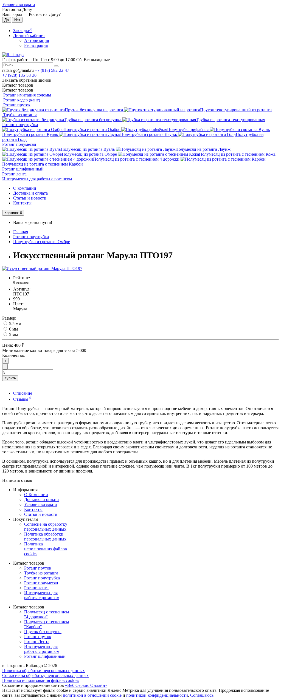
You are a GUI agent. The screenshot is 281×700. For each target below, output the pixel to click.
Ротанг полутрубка (20, 124)
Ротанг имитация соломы (26, 95)
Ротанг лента (14, 174)
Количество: (13, 355)
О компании (24, 188)
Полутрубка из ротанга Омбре (41, 241)
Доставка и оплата (30, 193)
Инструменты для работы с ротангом (37, 179)
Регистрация (36, 45)
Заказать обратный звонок (26, 80)
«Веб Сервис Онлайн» (86, 685)
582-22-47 (52, 70)
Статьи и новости (29, 198)
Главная (20, 231)
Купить (10, 378)
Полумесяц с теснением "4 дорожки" (46, 614)
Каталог (17, 90)
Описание (22, 393)
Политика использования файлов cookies (45, 549)
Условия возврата (18, 4)
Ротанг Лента (36, 641)
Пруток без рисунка (42, 631)
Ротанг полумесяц (19, 144)
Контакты (22, 203)
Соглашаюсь (201, 695)
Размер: (9, 318)
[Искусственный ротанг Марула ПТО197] (42, 268)
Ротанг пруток (16, 105)
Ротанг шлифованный (23, 169)
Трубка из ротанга (19, 114)
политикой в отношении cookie (92, 695)
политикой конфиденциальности (157, 695)
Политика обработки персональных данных (45, 536)
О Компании (36, 494)
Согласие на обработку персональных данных (45, 526)
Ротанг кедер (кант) (21, 100)
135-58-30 (19, 75)
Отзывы (22, 399)
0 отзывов (21, 282)
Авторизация (36, 40)
